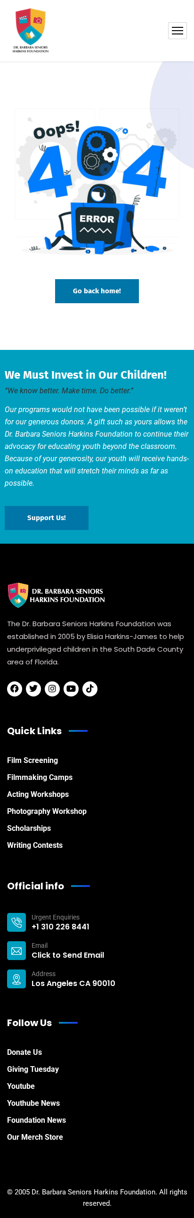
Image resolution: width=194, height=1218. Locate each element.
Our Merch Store (35, 1137)
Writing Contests (35, 845)
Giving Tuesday (33, 1069)
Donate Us (24, 1052)
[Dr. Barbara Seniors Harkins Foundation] (30, 30)
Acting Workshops (38, 794)
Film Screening (32, 760)
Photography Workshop (47, 811)
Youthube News (33, 1103)
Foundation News (36, 1120)
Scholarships (29, 828)
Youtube (21, 1086)
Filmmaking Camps (40, 777)
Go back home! (97, 291)
